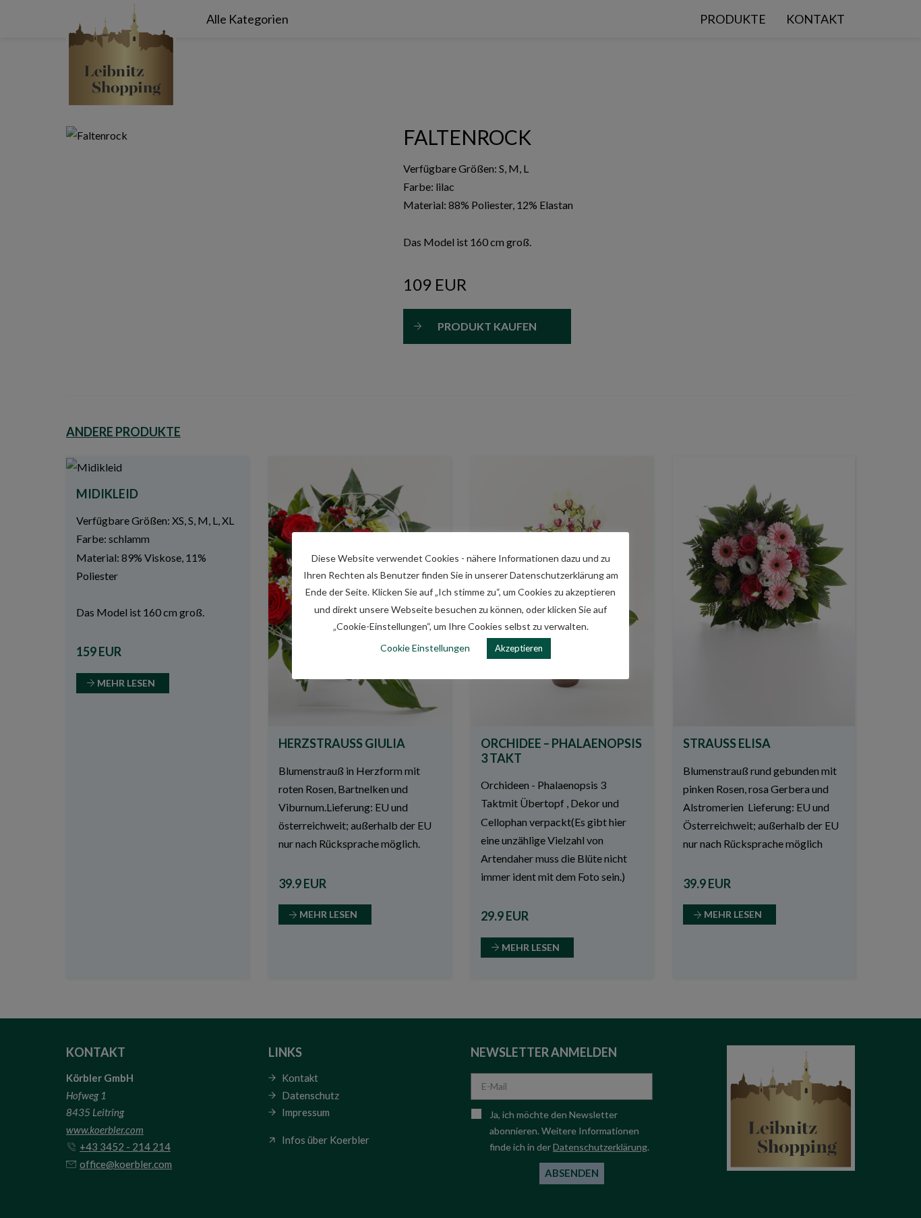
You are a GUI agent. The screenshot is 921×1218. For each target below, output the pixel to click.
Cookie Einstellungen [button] (425, 648)
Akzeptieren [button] (519, 648)
